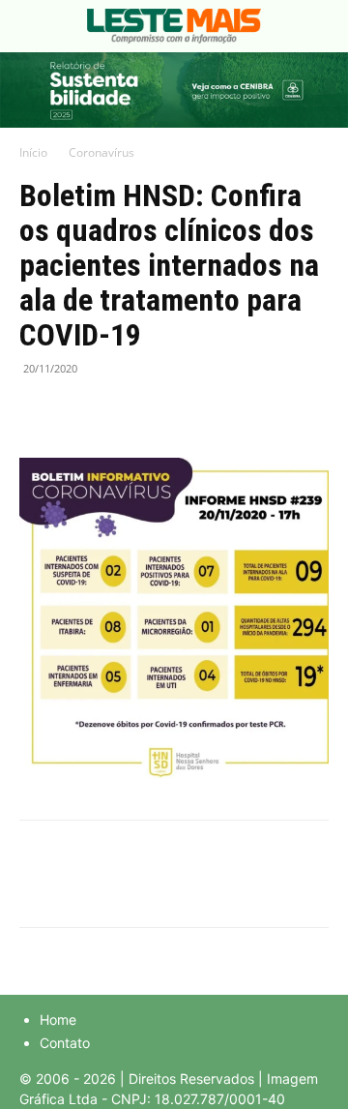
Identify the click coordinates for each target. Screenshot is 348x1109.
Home (58, 1019)
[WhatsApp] (127, 412)
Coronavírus (101, 152)
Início (33, 152)
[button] (33, 26)
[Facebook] (38, 412)
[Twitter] (83, 412)
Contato (65, 1042)
